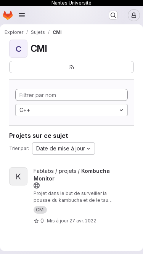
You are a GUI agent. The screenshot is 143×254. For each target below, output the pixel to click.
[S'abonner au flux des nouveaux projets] (71, 67)
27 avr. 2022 (82, 221)
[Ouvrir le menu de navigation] (22, 15)
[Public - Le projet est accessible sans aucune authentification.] (37, 185)
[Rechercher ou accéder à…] (113, 15)
